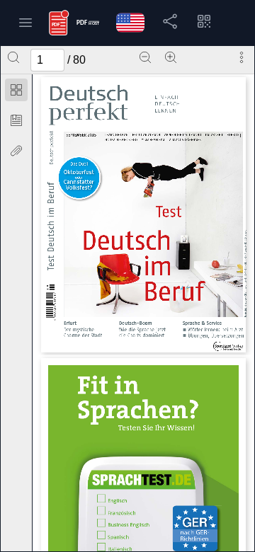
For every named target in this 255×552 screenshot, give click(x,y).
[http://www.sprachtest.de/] (142, 480)
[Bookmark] (16, 120)
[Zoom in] (170, 57)
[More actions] (241, 57)
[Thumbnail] (16, 90)
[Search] (13, 57)
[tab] (16, 92)
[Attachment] (16, 150)
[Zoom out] (145, 57)
